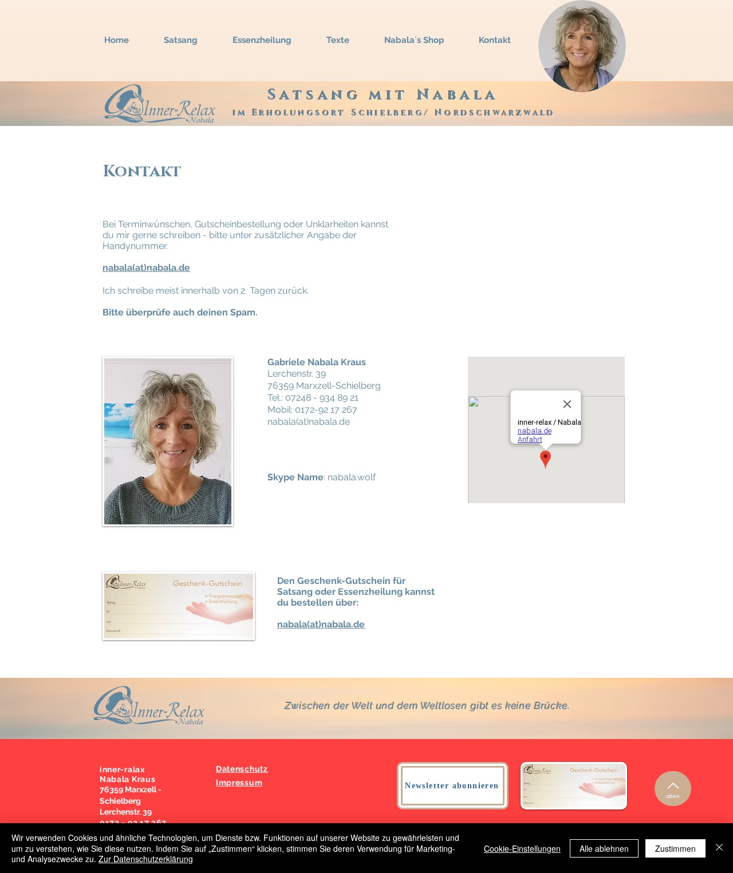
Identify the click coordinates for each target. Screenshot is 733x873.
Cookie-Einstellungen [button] (522, 848)
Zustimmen (675, 848)
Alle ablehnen (604, 848)
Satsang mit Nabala (383, 95)
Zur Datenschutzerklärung (145, 858)
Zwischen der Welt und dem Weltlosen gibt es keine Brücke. (427, 706)
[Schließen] (719, 848)
